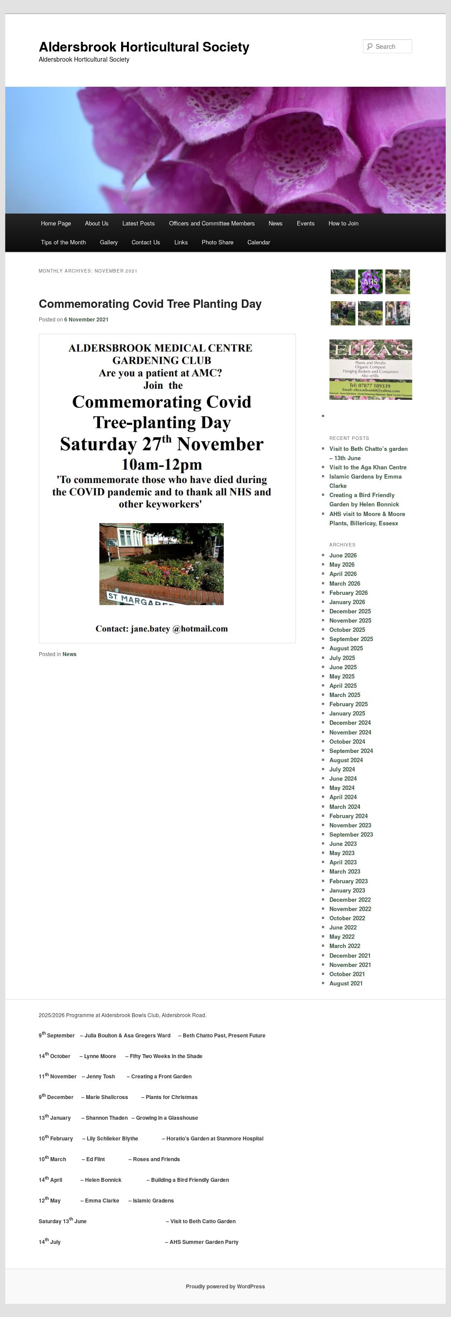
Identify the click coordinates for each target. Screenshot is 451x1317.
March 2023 (344, 871)
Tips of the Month (63, 242)
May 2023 (342, 852)
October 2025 (347, 629)
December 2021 (350, 955)
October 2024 (347, 741)
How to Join (344, 223)
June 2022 (343, 927)
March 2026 (344, 583)
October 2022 (347, 918)
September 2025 (351, 639)
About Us (97, 223)
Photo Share (217, 242)
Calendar (259, 242)
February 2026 (348, 592)
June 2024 (343, 778)
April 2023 (343, 862)
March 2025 (344, 694)
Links (181, 242)
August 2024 (346, 760)
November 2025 (350, 620)
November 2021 (350, 964)
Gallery (109, 242)
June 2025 (343, 667)
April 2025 (343, 685)
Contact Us (146, 242)
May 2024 (342, 787)
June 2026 (343, 555)
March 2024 (344, 806)
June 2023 (343, 843)
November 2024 (350, 732)
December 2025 (350, 611)
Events (306, 223)
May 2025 (342, 676)
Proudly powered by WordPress (225, 1286)
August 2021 (346, 983)
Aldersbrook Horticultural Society (144, 46)
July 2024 (342, 769)
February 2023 (348, 881)
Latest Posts (138, 223)
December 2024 (350, 722)
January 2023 (347, 890)
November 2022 (350, 908)
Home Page (56, 223)
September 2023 (351, 834)
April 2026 (343, 573)
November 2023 (350, 825)
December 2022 (350, 899)
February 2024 (348, 816)
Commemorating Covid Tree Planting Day (150, 303)
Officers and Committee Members (212, 223)
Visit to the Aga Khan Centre (368, 467)
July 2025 (342, 657)
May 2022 (342, 936)
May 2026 (342, 564)
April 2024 (343, 797)
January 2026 (347, 602)
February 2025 (348, 704)
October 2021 (347, 974)
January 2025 (347, 713)
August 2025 (346, 648)
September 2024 (351, 750)
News (276, 223)
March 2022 (344, 945)
